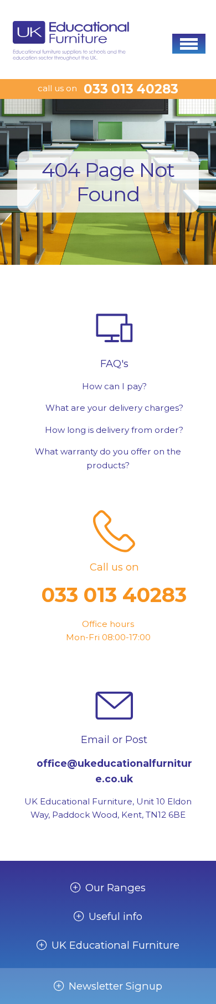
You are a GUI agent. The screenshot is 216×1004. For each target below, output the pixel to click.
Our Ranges (115, 888)
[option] (108, 182)
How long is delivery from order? (114, 430)
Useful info (115, 917)
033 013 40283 (131, 89)
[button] (188, 44)
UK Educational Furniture (115, 945)
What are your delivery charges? (114, 407)
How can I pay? (114, 386)
